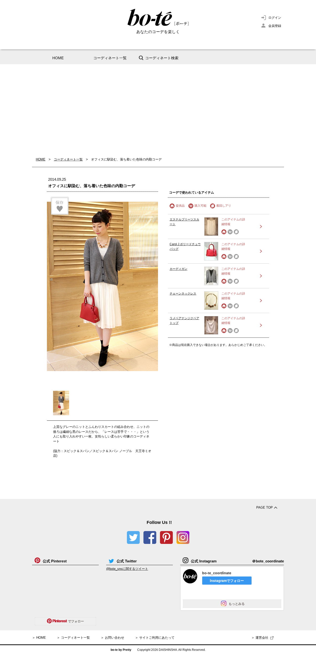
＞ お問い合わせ (112, 637)
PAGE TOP (264, 507)
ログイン (274, 18)
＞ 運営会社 (259, 637)
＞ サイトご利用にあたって (155, 637)
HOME (58, 58)
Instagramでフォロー (227, 580)
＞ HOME (39, 637)
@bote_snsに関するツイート (127, 569)
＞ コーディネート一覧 (73, 637)
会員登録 (274, 26)
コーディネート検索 (161, 58)
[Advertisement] (158, 110)
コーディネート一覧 (110, 58)
